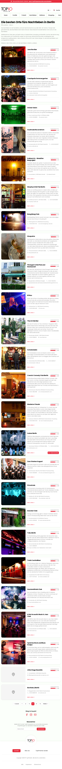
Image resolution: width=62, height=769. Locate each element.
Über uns (27, 750)
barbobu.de (43, 693)
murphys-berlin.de (33, 201)
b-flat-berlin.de (32, 630)
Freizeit (24, 15)
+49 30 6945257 (55, 144)
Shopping (51, 15)
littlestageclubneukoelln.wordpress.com (39, 675)
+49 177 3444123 (33, 576)
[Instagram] (31, 714)
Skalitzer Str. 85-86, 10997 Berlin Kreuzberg (39, 496)
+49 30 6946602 (33, 66)
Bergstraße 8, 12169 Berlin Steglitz (37, 281)
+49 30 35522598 (33, 498)
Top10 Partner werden (42, 750)
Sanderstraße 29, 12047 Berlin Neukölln (38, 144)
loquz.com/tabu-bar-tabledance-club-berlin (40, 548)
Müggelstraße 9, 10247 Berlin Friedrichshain (39, 691)
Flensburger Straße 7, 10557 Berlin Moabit (39, 335)
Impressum (29, 764)
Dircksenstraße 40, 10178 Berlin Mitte (37, 628)
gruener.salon (43, 117)
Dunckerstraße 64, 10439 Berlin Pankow (38, 518)
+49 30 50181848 (53, 250)
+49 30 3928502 (33, 337)
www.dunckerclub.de (45, 520)
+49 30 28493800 (53, 199)
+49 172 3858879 (33, 546)
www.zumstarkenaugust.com (47, 472)
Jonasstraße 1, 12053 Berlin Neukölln (37, 673)
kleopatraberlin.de (33, 252)
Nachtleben (33, 15)
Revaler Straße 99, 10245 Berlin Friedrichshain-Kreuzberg (43, 91)
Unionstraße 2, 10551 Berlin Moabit (37, 174)
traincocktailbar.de (44, 576)
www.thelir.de (43, 337)
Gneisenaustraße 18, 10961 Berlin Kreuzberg (39, 64)
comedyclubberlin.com (46, 391)
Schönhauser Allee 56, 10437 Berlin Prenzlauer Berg (41, 470)
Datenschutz (37, 764)
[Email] (35, 714)
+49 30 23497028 (54, 446)
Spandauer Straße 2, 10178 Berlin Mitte (38, 446)
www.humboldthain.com (35, 602)
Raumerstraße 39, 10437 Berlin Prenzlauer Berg (40, 655)
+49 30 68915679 (33, 693)
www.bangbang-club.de (46, 223)
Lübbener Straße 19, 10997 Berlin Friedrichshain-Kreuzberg (43, 419)
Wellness (42, 15)
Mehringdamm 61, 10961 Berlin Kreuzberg (39, 221)
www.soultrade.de (33, 146)
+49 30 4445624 (33, 657)
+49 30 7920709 (52, 281)
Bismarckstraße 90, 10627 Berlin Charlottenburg (40, 544)
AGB (22, 764)
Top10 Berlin (29, 758)
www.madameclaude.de (46, 420)
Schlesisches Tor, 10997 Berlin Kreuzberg (39, 306)
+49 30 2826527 (52, 361)
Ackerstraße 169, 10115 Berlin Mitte (37, 361)
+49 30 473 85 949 (33, 93)
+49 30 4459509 (33, 520)
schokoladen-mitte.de (34, 363)
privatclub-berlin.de (45, 498)
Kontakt (16, 750)
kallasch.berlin (51, 174)
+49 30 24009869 (33, 117)
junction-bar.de (43, 66)
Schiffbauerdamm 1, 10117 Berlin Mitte (37, 199)
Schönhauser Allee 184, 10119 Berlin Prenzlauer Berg (41, 390)
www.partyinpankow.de (46, 657)
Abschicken (41, 729)
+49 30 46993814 (33, 472)
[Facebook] (27, 714)
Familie (15, 15)
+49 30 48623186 (33, 391)
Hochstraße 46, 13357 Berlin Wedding (38, 600)
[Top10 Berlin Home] (31, 740)
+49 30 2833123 (53, 628)
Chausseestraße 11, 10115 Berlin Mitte (37, 250)
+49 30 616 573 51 (33, 223)
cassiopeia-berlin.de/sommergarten (38, 95)
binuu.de (42, 308)
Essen (5, 15)
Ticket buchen (54, 453)
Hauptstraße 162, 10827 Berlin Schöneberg (39, 575)
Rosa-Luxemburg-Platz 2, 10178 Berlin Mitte (39, 115)
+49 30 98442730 (33, 420)
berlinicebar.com (33, 448)
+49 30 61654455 (33, 308)
